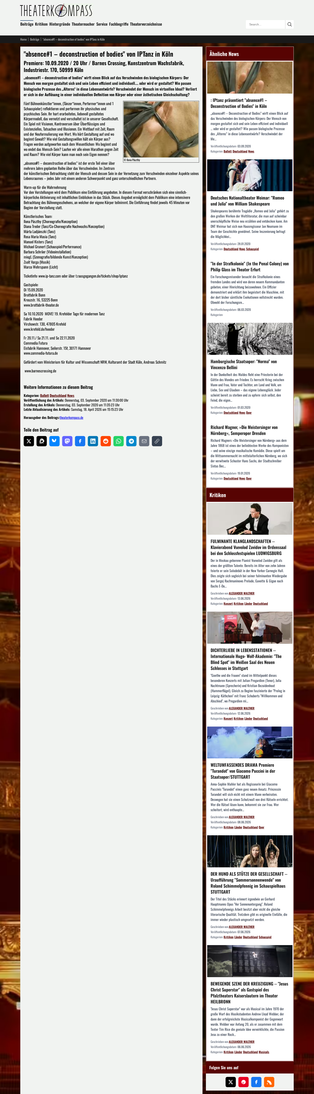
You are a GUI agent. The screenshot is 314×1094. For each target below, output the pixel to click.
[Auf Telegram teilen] (131, 441)
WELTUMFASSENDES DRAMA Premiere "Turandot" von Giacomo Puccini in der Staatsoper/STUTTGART (243, 771)
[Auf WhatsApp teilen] (118, 441)
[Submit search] (289, 24)
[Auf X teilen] (29, 441)
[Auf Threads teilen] (42, 441)
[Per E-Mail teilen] (144, 441)
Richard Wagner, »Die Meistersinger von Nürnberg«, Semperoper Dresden (244, 430)
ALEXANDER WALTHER (241, 593)
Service (101, 24)
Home (23, 39)
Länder (248, 603)
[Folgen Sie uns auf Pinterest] (243, 1082)
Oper (249, 412)
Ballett (44, 395)
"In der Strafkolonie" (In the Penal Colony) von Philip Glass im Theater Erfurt (250, 266)
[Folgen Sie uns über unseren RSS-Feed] (269, 1082)
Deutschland (58, 395)
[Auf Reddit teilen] (106, 441)
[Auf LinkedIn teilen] (93, 441)
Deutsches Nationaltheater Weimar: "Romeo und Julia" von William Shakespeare (247, 200)
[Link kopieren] (157, 441)
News (70, 395)
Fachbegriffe (118, 24)
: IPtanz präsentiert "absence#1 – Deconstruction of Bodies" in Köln (239, 103)
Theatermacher (83, 24)
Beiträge (26, 24)
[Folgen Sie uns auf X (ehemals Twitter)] (231, 1082)
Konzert (228, 603)
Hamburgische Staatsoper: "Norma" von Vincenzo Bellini (244, 364)
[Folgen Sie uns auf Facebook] (256, 1082)
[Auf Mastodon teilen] (67, 441)
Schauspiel (252, 249)
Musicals (264, 1052)
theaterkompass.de (71, 417)
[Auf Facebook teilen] (80, 441)
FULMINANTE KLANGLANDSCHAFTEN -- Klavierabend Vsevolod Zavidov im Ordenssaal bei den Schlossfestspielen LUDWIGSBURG (248, 547)
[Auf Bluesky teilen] (54, 441)
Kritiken (41, 24)
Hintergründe (59, 24)
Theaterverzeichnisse (146, 24)
